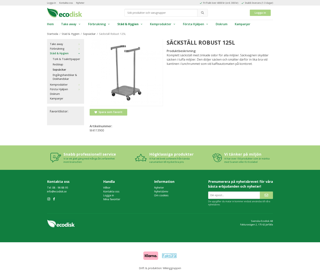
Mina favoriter (111, 199)
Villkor (106, 187)
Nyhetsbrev (161, 191)
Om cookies (161, 195)
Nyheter (80, 2)
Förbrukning (97, 24)
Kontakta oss (66, 2)
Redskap (58, 64)
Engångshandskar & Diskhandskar (65, 77)
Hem (50, 24)
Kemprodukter (160, 24)
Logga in (51, 2)
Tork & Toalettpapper (66, 59)
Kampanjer (242, 24)
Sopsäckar (59, 69)
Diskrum (221, 24)
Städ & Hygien (128, 24)
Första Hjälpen (193, 24)
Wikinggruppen (172, 268)
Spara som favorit (109, 112)
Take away (68, 24)
